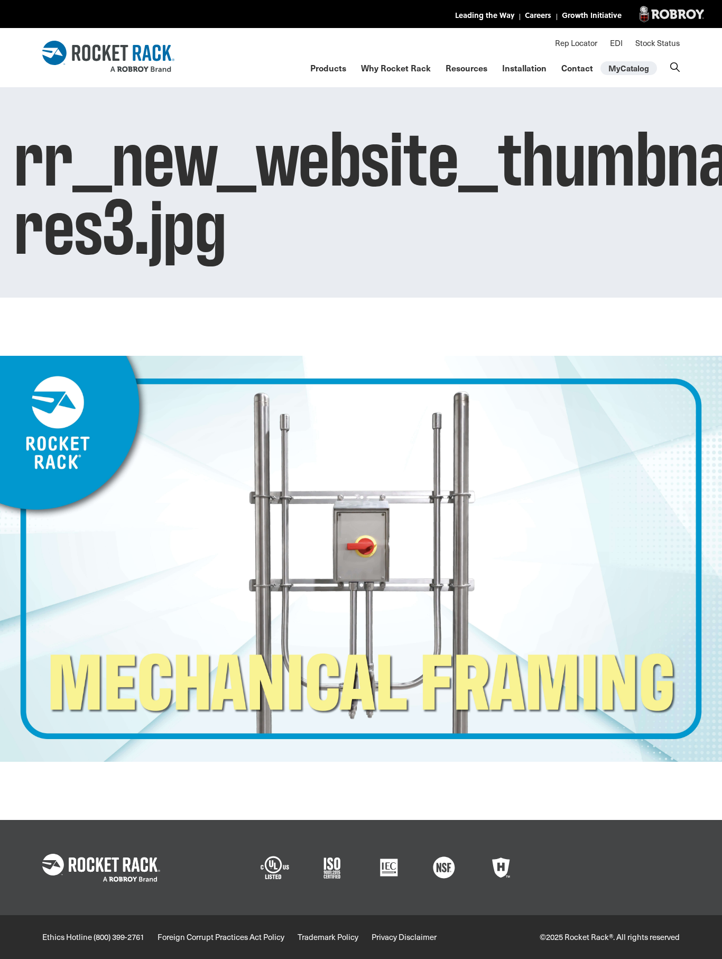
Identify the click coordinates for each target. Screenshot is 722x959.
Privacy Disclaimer (404, 937)
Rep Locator (576, 43)
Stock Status (657, 43)
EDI (616, 43)
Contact (577, 67)
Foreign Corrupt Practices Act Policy (221, 937)
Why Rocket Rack (396, 67)
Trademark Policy (328, 937)
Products (328, 67)
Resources (466, 67)
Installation (524, 67)
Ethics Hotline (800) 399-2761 (93, 937)
